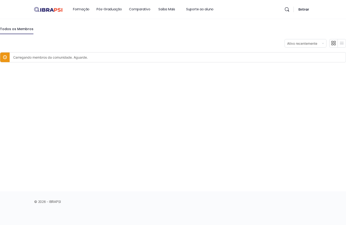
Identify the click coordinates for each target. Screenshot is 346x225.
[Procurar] (287, 9)
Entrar (303, 9)
